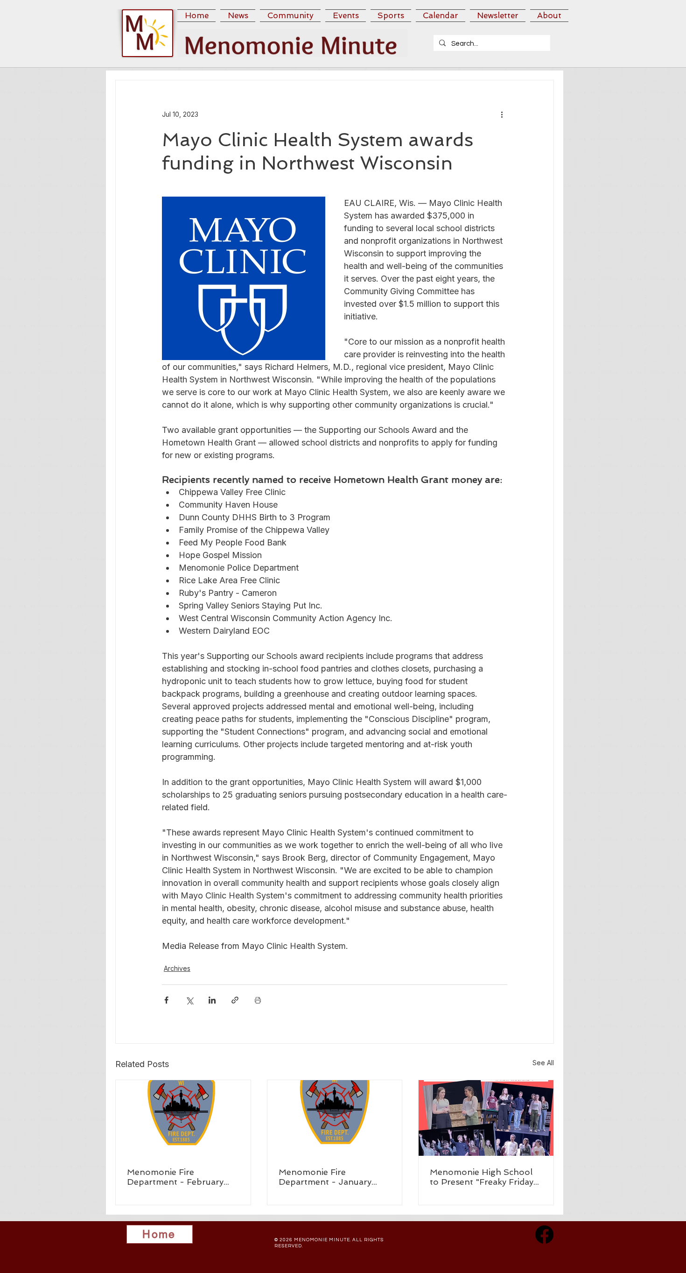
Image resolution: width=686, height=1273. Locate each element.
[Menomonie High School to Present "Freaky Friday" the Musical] (486, 1118)
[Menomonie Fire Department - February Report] (183, 1118)
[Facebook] (544, 1234)
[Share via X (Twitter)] (189, 1000)
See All (543, 1063)
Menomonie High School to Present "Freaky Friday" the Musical (483, 1177)
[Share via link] (235, 1000)
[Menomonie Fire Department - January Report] (334, 1118)
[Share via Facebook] (166, 1000)
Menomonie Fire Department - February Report (175, 1177)
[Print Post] (257, 1000)
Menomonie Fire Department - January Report (325, 1177)
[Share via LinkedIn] (212, 1000)
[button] (238, 15)
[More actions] (501, 114)
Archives (177, 968)
